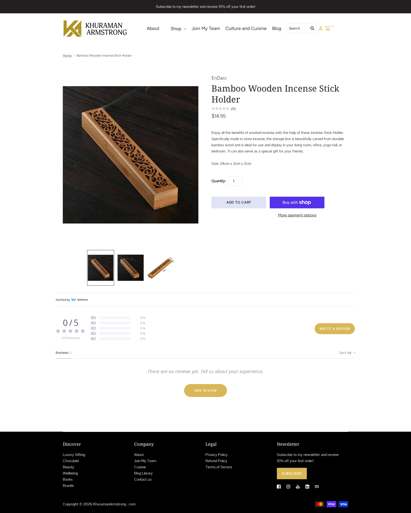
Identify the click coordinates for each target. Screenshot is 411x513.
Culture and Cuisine (246, 28)
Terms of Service (219, 466)
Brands (68, 485)
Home (67, 55)
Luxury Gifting (74, 454)
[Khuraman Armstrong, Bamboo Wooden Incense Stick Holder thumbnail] (100, 268)
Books (68, 479)
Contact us (143, 479)
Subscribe (292, 473)
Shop (176, 28)
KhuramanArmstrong (109, 504)
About (153, 28)
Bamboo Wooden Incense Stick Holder (104, 55)
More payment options (297, 215)
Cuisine (140, 466)
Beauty (68, 466)
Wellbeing (70, 473)
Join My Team (205, 28)
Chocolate (71, 460)
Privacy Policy (217, 454)
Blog (276, 28)
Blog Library (143, 473)
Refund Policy (216, 460)
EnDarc (219, 78)
